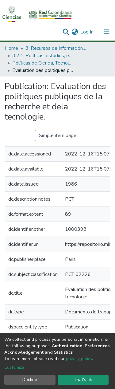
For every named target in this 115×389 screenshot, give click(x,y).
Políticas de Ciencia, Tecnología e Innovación (43, 63)
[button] (75, 32)
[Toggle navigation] (106, 32)
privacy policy (79, 359)
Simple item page (57, 135)
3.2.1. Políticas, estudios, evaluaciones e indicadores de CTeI (43, 55)
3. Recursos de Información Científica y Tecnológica (56, 48)
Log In (87, 32)
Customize (14, 367)
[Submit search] (66, 32)
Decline (29, 380)
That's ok (83, 380)
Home (11, 48)
